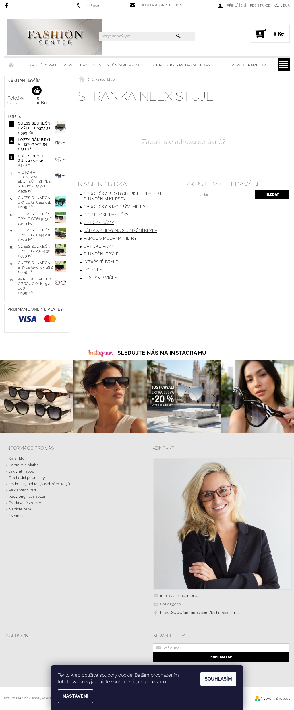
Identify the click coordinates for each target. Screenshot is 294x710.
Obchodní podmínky (27, 477)
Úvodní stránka (11, 65)
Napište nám (20, 509)
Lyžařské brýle (101, 262)
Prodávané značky (25, 503)
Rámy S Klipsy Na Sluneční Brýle (120, 230)
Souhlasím (218, 679)
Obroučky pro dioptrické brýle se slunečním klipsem (82, 65)
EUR (286, 5)
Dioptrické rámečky (245, 65)
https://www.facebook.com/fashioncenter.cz (199, 613)
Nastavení (75, 696)
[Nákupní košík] (37, 91)
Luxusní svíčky (100, 278)
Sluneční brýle (101, 254)
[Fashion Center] (54, 37)
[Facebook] (7, 5)
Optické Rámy (99, 222)
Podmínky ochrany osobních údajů (39, 484)
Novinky (16, 515)
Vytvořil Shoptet (275, 698)
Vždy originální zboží (27, 496)
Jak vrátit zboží (22, 471)
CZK (278, 5)
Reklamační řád (22, 490)
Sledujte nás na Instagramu (161, 352)
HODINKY (93, 270)
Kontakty (16, 459)
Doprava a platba (24, 465)
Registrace (260, 5)
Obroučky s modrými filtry (181, 65)
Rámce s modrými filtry (110, 238)
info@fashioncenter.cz (179, 595)
